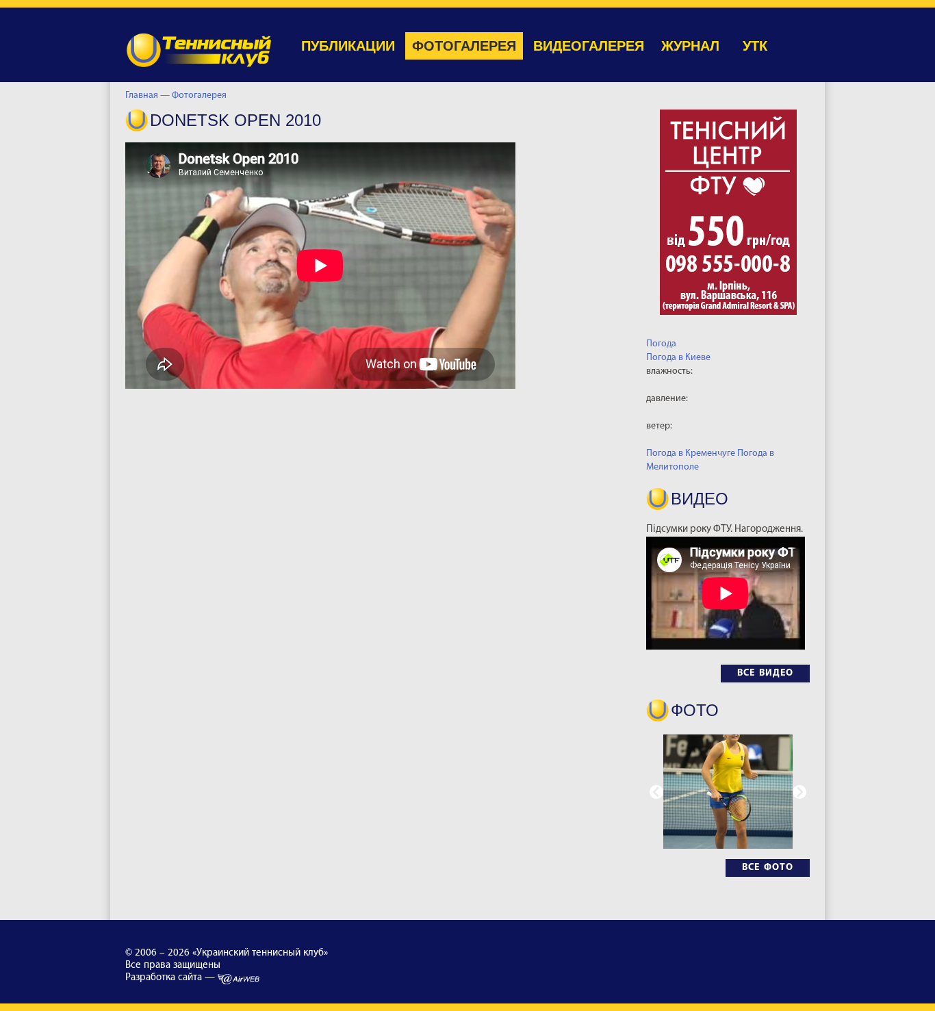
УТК (755, 45)
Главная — (147, 95)
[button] (799, 792)
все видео (765, 673)
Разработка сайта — (171, 978)
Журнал (690, 45)
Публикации (348, 45)
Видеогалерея (588, 45)
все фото (767, 867)
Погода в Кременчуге (690, 453)
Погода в (678, 358)
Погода (661, 344)
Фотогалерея (464, 45)
